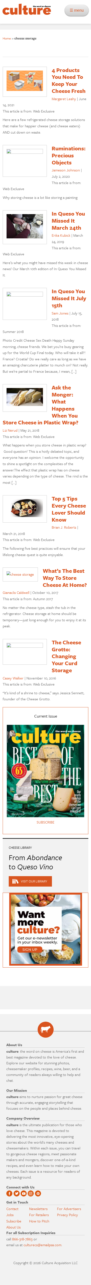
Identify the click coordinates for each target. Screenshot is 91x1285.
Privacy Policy (67, 1214)
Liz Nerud (10, 430)
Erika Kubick (61, 235)
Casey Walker (13, 678)
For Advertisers (69, 1208)
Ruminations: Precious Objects (69, 155)
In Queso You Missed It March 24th (68, 221)
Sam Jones (60, 313)
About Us (13, 1227)
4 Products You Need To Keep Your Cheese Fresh (69, 80)
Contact (12, 1208)
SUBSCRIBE (45, 822)
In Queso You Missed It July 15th (69, 298)
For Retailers (39, 1214)
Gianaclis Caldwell (16, 592)
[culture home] (25, 13)
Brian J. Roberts (64, 527)
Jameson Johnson (66, 170)
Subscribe (13, 1221)
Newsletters (38, 1208)
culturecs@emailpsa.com (42, 1244)
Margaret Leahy (64, 98)
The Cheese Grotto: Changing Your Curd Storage (66, 656)
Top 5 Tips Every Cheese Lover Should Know (69, 508)
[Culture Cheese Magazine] (46, 1030)
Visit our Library (34, 881)
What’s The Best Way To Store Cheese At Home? (65, 578)
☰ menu (78, 10)
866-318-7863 (22, 1239)
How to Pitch (39, 1221)
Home (7, 38)
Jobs (10, 1214)
